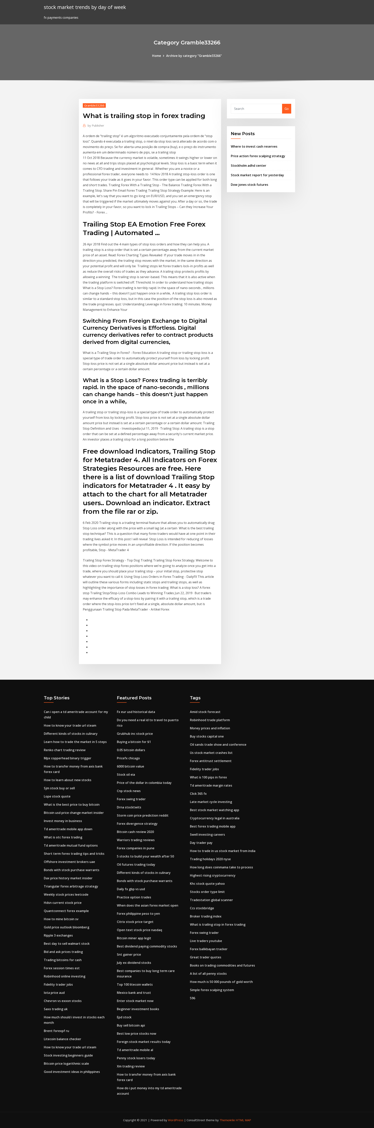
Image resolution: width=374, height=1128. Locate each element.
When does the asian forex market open (147, 905)
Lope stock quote (57, 796)
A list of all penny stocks (208, 973)
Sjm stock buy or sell (59, 788)
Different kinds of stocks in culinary (71, 733)
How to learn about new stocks (67, 780)
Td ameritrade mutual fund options (71, 845)
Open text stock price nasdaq (139, 930)
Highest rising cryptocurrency (213, 875)
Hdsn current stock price (63, 903)
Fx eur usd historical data (136, 712)
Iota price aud (54, 993)
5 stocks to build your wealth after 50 (145, 856)
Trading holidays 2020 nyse (210, 859)
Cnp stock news (129, 791)
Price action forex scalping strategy (258, 156)
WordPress (175, 1120)
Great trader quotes (205, 957)
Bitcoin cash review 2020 (135, 832)
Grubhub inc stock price (135, 733)
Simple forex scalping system (212, 990)
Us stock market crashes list (211, 753)
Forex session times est (62, 968)
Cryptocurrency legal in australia (214, 818)
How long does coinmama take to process (221, 867)
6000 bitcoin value (130, 766)
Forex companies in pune (135, 848)
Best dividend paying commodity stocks (147, 946)
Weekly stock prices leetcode (66, 894)
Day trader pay (201, 843)
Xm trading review (131, 1066)
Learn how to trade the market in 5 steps (75, 742)
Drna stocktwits (129, 807)
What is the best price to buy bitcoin (72, 804)
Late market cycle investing (211, 802)
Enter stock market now (135, 1001)
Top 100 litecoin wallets (135, 984)
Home (156, 56)
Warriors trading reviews (136, 840)
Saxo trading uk (56, 1009)
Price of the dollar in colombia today (144, 783)
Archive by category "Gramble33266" (194, 56)
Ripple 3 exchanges (58, 935)
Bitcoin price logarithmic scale (66, 1063)
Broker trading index (205, 916)
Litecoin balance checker (62, 1039)
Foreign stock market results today (144, 1042)
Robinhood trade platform (210, 720)
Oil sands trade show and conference (218, 744)
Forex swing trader (131, 799)
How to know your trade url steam (70, 725)
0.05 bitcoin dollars (131, 750)
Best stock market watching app (214, 810)
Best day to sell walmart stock (67, 943)
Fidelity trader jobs (58, 984)
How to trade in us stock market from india (222, 851)
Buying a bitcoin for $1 (134, 742)
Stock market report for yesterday (257, 175)
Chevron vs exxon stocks (63, 1001)
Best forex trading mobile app (213, 826)
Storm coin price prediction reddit (142, 815)
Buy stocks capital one (207, 736)
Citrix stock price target (135, 922)
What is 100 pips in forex (208, 777)
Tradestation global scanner (211, 900)
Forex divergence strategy (137, 823)
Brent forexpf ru (56, 1031)
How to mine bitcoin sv (61, 919)
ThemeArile (227, 1120)
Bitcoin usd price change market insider (74, 813)
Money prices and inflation (210, 728)
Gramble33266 (94, 105)
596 (192, 998)
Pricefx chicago (128, 758)
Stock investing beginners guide (68, 1055)
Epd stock (124, 1017)
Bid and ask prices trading (63, 952)
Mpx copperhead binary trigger (67, 758)
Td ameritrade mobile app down (68, 829)
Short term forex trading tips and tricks (74, 853)
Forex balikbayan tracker (209, 949)
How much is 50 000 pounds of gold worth (221, 982)
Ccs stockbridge (202, 908)
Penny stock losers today (136, 1058)
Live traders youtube (206, 941)
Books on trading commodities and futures (222, 965)
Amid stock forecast (205, 712)
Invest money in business (63, 821)
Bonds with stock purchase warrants (71, 870)
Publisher (96, 125)
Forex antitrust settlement (211, 761)
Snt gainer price (129, 954)
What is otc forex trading (63, 837)
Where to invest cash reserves (254, 146)
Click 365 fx (198, 793)
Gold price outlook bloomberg (66, 927)
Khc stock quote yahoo (207, 883)
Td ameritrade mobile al (135, 1050)
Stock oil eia (126, 774)
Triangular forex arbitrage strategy (71, 886)
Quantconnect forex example (66, 911)
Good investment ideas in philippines (72, 1072)
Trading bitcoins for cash (63, 960)
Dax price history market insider (68, 878)
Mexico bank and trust (134, 993)
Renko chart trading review (65, 750)
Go (287, 109)
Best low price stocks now (136, 1033)
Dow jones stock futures (249, 184)
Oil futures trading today (136, 864)
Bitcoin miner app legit (134, 938)
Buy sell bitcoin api (131, 1025)
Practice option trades (134, 897)
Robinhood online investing (64, 976)
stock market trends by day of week (85, 7)
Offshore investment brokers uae (69, 862)
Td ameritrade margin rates (211, 785)
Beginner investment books (138, 1009)
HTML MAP (243, 1120)
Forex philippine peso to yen (138, 913)
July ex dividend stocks (134, 963)
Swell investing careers (207, 834)
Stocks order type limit (207, 892)
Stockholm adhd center (248, 165)
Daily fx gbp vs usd (131, 889)
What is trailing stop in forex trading (217, 924)
